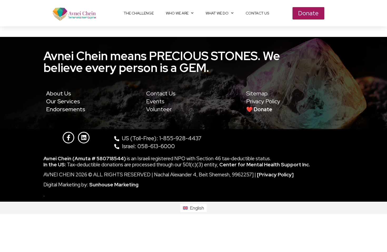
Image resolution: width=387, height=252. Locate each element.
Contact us (257, 13)
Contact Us (160, 93)
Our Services (63, 101)
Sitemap (257, 93)
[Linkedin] (84, 137)
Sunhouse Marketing (113, 184)
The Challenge (139, 13)
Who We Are (177, 13)
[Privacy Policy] (275, 174)
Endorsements (65, 109)
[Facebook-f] (68, 137)
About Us (58, 93)
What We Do (217, 13)
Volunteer (159, 109)
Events (155, 101)
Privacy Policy (263, 101)
